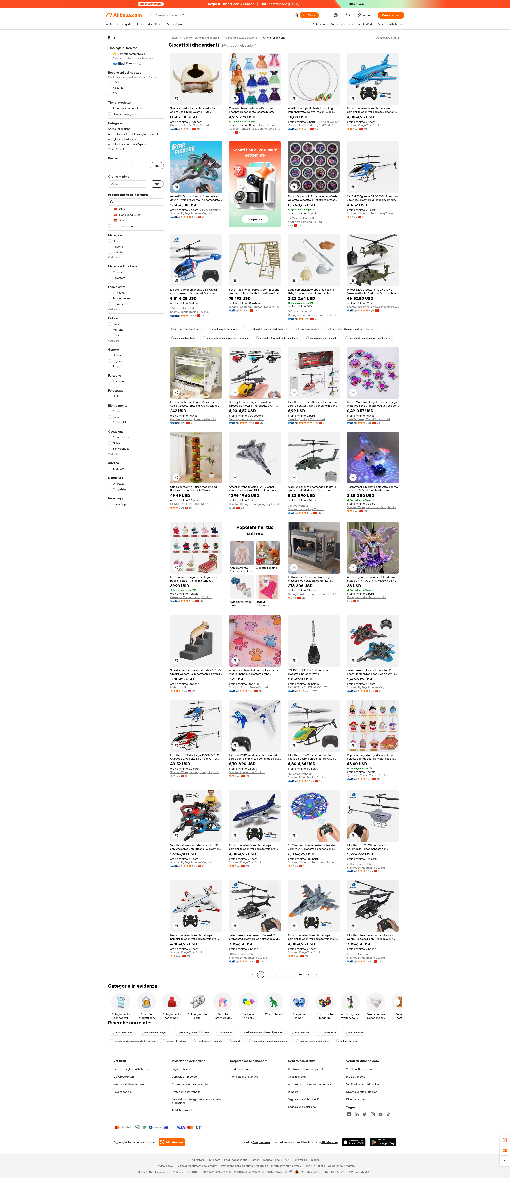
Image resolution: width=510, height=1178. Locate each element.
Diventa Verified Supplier (361, 1091)
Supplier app (261, 1142)
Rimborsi (293, 1091)
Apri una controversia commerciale (310, 1084)
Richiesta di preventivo (244, 1076)
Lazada (255, 1159)
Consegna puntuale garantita (190, 1084)
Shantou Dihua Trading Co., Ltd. (189, 311)
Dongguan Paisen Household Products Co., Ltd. (314, 315)
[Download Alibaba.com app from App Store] (354, 1142)
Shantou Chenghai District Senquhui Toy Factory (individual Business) (373, 507)
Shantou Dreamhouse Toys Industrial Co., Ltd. (373, 306)
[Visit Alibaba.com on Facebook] (348, 1114)
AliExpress (198, 1159)
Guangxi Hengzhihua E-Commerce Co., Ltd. (255, 128)
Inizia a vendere (355, 1076)
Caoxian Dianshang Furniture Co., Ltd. (193, 419)
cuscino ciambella (310, 329)
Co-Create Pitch (124, 1076)
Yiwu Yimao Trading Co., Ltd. (305, 221)
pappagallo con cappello (323, 338)
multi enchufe (355, 1032)
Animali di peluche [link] (274, 37)
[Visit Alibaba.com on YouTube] (380, 1114)
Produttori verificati (242, 1069)
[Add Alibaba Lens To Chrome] (172, 1142)
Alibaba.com (329, 1142)
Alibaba (173, 37)
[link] (505, 1140)
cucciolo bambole (185, 338)
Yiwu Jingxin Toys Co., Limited (306, 419)
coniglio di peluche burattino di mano (369, 338)
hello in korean (348, 1041)
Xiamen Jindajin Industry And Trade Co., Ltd (314, 125)
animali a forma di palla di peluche (279, 338)
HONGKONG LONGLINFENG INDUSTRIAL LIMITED (196, 504)
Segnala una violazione (302, 1106)
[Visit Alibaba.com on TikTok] (388, 1114)
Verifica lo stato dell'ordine (362, 1084)
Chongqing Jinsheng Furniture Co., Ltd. (312, 594)
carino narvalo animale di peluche (263, 1032)
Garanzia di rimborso (184, 1076)
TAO (286, 1159)
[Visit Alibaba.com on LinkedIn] (356, 1114)
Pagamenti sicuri (182, 1069)
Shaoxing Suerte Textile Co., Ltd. (248, 687)
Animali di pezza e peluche (241, 37)
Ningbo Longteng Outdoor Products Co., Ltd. (255, 306)
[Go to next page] (316, 974)
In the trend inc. (180, 687)
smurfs (237, 1041)
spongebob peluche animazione (270, 1041)
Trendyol (297, 1159)
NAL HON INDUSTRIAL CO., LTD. (308, 687)
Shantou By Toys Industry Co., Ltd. (191, 213)
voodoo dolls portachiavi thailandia (268, 329)
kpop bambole (328, 1032)
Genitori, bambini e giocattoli (201, 37)
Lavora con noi (123, 1091)
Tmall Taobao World (235, 1159)
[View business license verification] (291, 1172)
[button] (295, 15)
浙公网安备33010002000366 (320, 1172)
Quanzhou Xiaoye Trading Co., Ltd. (191, 597)
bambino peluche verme (224, 329)
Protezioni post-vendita (186, 1091)
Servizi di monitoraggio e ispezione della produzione (196, 1101)
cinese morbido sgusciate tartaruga (135, 1041)
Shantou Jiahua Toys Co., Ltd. (306, 509)
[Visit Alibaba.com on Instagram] (372, 1114)
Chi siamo (120, 1060)
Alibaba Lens (133, 1142)
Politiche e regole (182, 1110)
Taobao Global (271, 1159)
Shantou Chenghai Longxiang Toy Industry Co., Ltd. (255, 504)
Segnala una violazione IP (303, 1099)
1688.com (214, 1159)
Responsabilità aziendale (129, 1084)
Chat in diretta (297, 1076)
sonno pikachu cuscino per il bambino (228, 338)
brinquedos (226, 1032)
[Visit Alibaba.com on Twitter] (364, 1114)
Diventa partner (356, 1099)
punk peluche (301, 1032)
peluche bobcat (123, 1032)
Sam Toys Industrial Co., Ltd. (246, 419)
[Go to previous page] (252, 974)
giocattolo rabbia (176, 1041)
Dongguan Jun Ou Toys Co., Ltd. (189, 125)
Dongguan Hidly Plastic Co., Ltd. (366, 597)
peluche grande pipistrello (194, 1032)
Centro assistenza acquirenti (306, 1069)
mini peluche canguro (156, 1032)
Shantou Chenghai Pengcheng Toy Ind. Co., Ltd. (373, 213)
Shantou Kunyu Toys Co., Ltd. (365, 125)
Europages (313, 1159)
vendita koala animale (209, 1041)
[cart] (349, 15)
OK (157, 166)
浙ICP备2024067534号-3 (356, 1172)
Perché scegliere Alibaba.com (132, 1069)
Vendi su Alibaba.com (359, 1069)
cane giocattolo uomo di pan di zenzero (354, 329)
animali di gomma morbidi (314, 1041)
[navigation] (136, 506)
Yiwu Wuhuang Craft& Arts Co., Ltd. (368, 419)
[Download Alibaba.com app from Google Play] (383, 1142)
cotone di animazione (187, 329)
